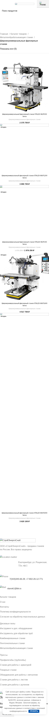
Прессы (4, 655)
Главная (4, 34)
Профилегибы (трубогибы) (13, 660)
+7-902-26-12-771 (34, 579)
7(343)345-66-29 (17, 579)
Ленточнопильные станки (12, 643)
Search (45, 11)
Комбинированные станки (12, 638)
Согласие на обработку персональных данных (22, 617)
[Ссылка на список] (24, 589)
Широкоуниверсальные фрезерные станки (25, 119)
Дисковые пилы (7, 623)
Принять (34, 711)
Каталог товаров (19, 34)
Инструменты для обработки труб (16, 633)
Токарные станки (8, 670)
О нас (2, 602)
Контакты (4, 607)
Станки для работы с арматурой (15, 665)
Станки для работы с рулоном (14, 685)
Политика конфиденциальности (15, 612)
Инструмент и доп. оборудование (16, 628)
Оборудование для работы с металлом (19, 675)
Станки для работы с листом (14, 680)
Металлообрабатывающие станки (16, 37)
